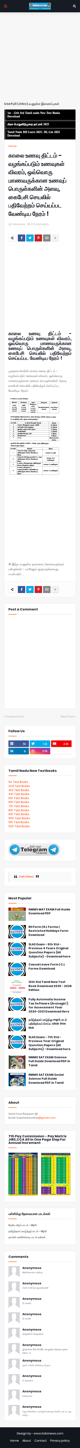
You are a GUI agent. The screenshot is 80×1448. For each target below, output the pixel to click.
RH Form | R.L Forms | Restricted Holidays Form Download (48, 931)
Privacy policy (60, 1441)
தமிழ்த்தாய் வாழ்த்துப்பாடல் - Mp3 (27, 1231)
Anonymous (31, 1268)
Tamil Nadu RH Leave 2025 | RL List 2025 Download (33, 134)
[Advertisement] (40, 58)
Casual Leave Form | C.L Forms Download (47, 967)
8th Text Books (18, 810)
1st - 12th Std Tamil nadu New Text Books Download (33, 114)
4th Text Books (19, 794)
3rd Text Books (18, 790)
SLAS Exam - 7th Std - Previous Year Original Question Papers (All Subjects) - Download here (50, 1043)
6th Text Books (18, 802)
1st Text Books (18, 782)
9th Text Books (18, 814)
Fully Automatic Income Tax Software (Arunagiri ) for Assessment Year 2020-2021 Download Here (49, 1006)
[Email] (46, 237)
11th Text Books (18, 822)
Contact (40, 1441)
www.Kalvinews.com (48, 1433)
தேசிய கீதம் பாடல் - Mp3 (22, 1225)
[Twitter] (30, 237)
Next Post (67, 716)
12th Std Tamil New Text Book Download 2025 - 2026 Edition (50, 986)
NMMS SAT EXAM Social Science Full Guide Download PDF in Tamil (46, 1079)
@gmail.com (47, 1118)
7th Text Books (18, 806)
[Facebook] (21, 237)
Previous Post (15, 716)
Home (12, 146)
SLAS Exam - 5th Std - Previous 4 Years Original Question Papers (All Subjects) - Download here (50, 950)
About (26, 1441)
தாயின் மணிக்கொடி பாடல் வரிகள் (27, 1237)
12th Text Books (19, 826)
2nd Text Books (19, 786)
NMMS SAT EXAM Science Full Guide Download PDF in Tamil (49, 1061)
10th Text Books (19, 818)
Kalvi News (26, 877)
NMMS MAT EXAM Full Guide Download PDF (49, 912)
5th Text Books (18, 798)
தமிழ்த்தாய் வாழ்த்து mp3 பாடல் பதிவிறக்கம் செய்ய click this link (48, 1024)
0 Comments (40, 224)
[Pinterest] (38, 237)
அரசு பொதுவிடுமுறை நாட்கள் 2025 (28, 124)
